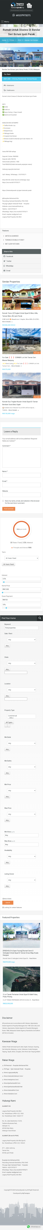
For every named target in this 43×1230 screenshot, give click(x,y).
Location (7, 684)
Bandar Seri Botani (31, 40)
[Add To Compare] (2, 49)
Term (4, 552)
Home (4, 40)
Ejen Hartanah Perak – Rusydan (18, 1165)
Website (5, 491)
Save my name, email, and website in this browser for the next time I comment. (22, 502)
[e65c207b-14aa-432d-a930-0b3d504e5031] (21, 63)
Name (5, 471)
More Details (6, 322)
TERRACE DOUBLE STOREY (14, 240)
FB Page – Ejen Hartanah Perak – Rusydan (17, 1069)
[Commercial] (21, 716)
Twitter (8, 261)
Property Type (9, 710)
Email (8, 271)
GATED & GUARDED (12, 236)
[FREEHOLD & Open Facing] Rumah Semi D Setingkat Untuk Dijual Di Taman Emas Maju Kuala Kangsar (20, 953)
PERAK (12, 40)
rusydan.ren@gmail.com (14, 1172)
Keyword (8, 624)
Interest (4, 575)
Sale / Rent (8, 633)
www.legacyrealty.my (11, 1072)
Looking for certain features (13, 907)
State (6, 657)
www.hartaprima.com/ (11, 1079)
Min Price (8, 784)
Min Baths (8, 761)
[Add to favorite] (6, 50)
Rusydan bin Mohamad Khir (11, 1160)
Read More (32, 958)
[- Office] (21, 718)
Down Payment (7, 596)
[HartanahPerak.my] (21, 5)
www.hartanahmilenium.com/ (13, 1076)
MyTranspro (26, 1193)
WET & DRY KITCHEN (12, 244)
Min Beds (8, 737)
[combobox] (8, 564)
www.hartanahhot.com (11, 1090)
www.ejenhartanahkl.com (12, 1083)
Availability (8, 850)
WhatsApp (9, 266)
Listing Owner (9, 874)
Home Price (6, 586)
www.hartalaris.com (10, 1094)
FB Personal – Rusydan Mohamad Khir (16, 1065)
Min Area (10, 832)
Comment (6, 446)
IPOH (19, 40)
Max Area (10, 841)
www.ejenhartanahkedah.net (13, 1086)
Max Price (8, 808)
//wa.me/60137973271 (20, 1170)
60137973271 (23, 15)
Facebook (9, 256)
